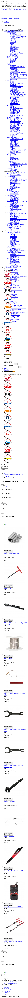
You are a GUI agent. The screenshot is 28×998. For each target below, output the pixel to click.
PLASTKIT (13, 65)
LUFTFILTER (13, 38)
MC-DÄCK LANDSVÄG (16, 138)
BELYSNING (13, 166)
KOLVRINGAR (14, 51)
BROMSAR (10, 105)
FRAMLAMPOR (14, 70)
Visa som (3, 508)
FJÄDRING (13, 162)
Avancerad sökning (8, 990)
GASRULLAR (14, 102)
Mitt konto (6, 22)
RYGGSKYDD (14, 214)
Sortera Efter (4, 502)
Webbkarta (6, 987)
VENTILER (13, 41)
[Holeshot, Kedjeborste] (14, 797)
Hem (5, 473)
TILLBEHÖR (13, 167)
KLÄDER (9, 173)
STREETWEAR (14, 188)
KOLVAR (12, 33)
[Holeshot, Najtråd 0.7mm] (14, 654)
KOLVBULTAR (14, 54)
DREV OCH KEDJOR (13, 57)
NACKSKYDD (14, 208)
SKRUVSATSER (14, 76)
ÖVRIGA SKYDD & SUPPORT (18, 219)
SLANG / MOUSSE (15, 145)
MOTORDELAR (11, 32)
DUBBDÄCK (13, 144)
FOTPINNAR (13, 88)
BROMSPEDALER (15, 104)
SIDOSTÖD (13, 98)
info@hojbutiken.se (12, 981)
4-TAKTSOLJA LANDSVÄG (17, 123)
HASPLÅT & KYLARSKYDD (18, 94)
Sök (20, 29)
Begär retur (6, 992)
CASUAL (12, 234)
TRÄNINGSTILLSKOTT (13, 223)
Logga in (6, 21)
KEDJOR (12, 61)
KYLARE (12, 50)
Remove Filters (4, 486)
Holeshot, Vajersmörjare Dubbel (12, 553)
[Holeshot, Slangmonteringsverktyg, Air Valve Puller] (14, 689)
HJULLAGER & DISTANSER (18, 149)
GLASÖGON (10, 201)
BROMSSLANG (14, 113)
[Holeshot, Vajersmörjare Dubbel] (14, 549)
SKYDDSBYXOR (15, 217)
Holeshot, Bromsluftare (9, 836)
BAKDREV (13, 59)
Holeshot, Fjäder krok (9, 588)
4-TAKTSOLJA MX (15, 122)
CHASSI (9, 80)
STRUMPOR (13, 183)
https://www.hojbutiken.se (10, 983)
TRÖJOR (12, 177)
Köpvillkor (6, 370)
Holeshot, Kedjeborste (9, 801)
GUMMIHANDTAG (15, 87)
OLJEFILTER (13, 55)
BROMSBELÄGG (15, 109)
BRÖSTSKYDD (14, 210)
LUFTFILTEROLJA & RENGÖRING (16, 125)
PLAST (9, 63)
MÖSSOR (12, 185)
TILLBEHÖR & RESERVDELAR (14, 158)
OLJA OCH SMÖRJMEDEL (14, 117)
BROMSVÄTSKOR (15, 127)
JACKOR (12, 180)
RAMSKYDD (13, 79)
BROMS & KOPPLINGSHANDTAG (16, 85)
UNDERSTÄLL (14, 181)
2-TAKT (12, 155)
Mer (8, 160)
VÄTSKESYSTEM (15, 230)
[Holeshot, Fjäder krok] (14, 583)
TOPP (11, 44)
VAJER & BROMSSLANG (17, 93)
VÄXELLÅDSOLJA (15, 120)
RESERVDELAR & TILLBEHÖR (15, 221)
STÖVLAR (10, 195)
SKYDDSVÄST (14, 216)
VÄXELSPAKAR (14, 90)
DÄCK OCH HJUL (12, 137)
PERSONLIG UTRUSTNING (14, 232)
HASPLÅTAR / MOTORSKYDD (18, 77)
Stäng (2, 12)
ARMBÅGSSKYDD (15, 209)
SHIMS (12, 43)
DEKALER (13, 163)
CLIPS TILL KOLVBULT (16, 52)
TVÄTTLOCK (14, 73)
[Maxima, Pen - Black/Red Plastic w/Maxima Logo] (14, 866)
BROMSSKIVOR (14, 112)
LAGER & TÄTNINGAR (16, 37)
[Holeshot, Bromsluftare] (14, 831)
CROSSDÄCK (14, 140)
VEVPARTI (13, 45)
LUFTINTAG (13, 40)
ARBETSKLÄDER (15, 187)
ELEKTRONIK (14, 165)
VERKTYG (13, 169)
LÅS (11, 263)
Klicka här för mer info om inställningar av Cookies (13, 9)
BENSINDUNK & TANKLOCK (18, 75)
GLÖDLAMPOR (14, 101)
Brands (5, 266)
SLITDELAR (13, 68)
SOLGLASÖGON (14, 203)
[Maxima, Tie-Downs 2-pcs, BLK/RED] (14, 937)
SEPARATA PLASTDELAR (17, 66)
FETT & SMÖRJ (14, 129)
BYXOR (12, 176)
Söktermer (6, 988)
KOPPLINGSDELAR (15, 34)
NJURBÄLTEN (14, 213)
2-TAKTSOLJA (14, 119)
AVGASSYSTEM (11, 153)
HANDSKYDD (14, 69)
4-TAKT (12, 156)
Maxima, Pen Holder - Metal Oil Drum (13, 907)
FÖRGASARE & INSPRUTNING (14, 47)
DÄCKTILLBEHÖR (15, 152)
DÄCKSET (13, 141)
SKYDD (9, 206)
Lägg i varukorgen (8, 550)
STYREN (12, 81)
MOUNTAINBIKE (15, 174)
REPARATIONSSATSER (16, 115)
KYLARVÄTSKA (15, 131)
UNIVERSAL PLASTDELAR (18, 72)
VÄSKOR (9, 226)
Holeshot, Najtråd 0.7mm (10, 659)
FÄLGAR (12, 148)
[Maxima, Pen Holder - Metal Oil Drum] (14, 902)
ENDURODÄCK (14, 142)
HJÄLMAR (10, 190)
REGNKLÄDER (14, 184)
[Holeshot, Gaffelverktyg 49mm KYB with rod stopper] (14, 725)
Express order (7, 267)
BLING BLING (14, 91)
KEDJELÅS (13, 62)
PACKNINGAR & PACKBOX (18, 36)
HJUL (11, 147)
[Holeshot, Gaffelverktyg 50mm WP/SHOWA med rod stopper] (14, 761)
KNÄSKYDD (13, 212)
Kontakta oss (7, 991)
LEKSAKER (13, 170)
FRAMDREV (13, 58)
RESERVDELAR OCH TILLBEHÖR (16, 250)
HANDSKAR (13, 178)
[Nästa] (6, 524)
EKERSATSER (14, 151)
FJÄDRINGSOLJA (15, 130)
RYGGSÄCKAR (14, 228)
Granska (3, 511)
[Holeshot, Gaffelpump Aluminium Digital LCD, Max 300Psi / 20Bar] (14, 618)
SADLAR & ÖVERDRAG (17, 95)
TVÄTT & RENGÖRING (16, 133)
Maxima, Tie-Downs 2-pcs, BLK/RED (13, 941)
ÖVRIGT (12, 116)
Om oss (5, 368)
